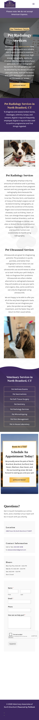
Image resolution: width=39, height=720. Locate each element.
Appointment (19, 85)
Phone (10, 607)
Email (10, 598)
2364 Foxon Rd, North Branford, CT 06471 (19, 531)
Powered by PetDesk (26, 707)
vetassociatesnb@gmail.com (16, 550)
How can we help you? (16, 615)
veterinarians (24, 46)
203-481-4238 (18, 547)
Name (10, 588)
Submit (13, 644)
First (9, 594)
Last (21, 594)
